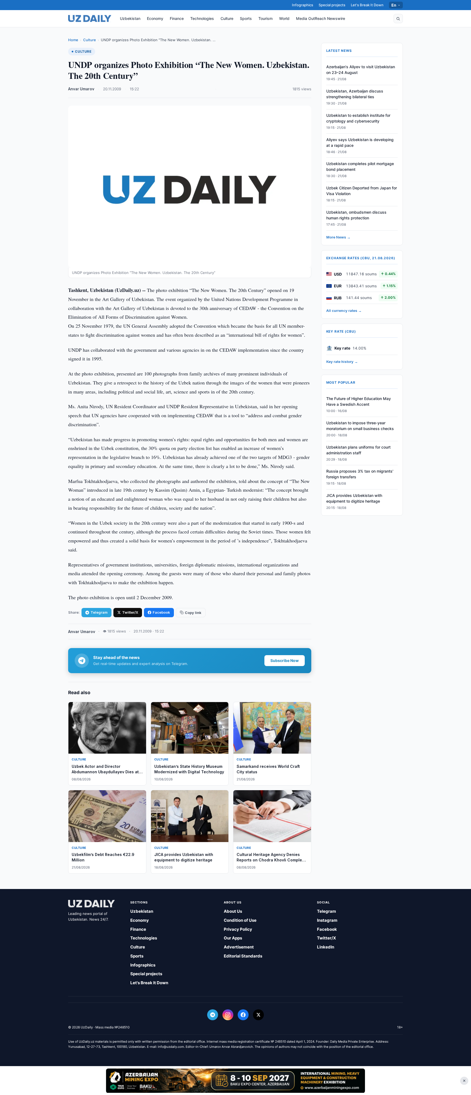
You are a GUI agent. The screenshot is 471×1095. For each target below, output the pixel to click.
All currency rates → (344, 310)
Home (73, 40)
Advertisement (239, 947)
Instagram (327, 920)
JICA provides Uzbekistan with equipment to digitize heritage (354, 498)
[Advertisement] (235, 1081)
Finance (177, 18)
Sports (246, 18)
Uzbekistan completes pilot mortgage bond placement (360, 166)
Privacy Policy (238, 929)
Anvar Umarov (81, 89)
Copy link (193, 612)
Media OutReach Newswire (320, 18)
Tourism (265, 18)
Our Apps (233, 938)
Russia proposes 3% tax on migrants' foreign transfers (359, 474)
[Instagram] (227, 1014)
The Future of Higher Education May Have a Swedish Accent (358, 401)
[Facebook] (243, 1014)
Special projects (332, 5)
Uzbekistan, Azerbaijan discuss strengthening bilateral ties (354, 94)
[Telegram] (212, 1014)
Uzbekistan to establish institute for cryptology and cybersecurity (358, 118)
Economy (155, 18)
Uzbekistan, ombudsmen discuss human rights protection (356, 215)
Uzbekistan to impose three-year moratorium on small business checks (360, 425)
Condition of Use (240, 920)
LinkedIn (325, 947)
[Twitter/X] (258, 1014)
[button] (398, 18)
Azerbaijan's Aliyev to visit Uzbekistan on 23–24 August (360, 69)
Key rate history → (342, 361)
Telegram (99, 612)
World (284, 18)
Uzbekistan (130, 18)
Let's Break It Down (367, 5)
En (394, 5)
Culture (227, 18)
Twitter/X (130, 612)
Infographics (302, 5)
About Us (233, 911)
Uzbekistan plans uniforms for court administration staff (358, 450)
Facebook (161, 612)
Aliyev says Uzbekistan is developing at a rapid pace (360, 142)
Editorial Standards (243, 956)
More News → (338, 237)
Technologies (202, 18)
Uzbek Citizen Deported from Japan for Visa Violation (361, 191)
